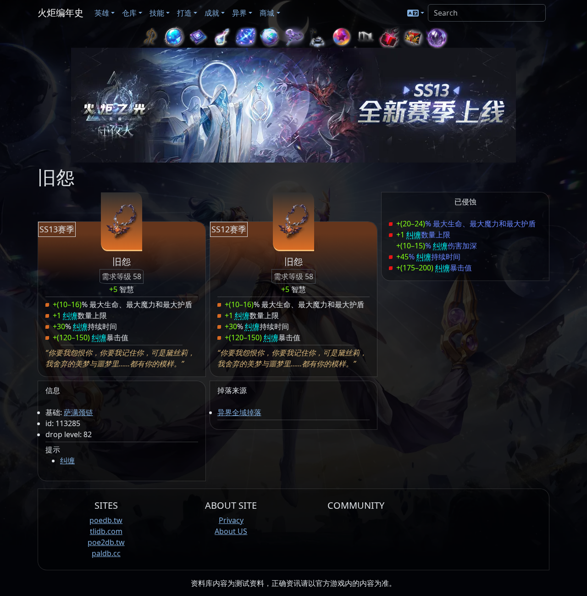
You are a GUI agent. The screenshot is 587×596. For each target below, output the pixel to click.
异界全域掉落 (239, 412)
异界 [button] (239, 13)
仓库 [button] (129, 13)
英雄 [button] (101, 13)
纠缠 (67, 460)
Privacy (231, 520)
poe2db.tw (106, 542)
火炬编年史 (60, 12)
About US (231, 531)
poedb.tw (105, 520)
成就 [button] (212, 13)
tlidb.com (106, 531)
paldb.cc (106, 553)
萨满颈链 (78, 412)
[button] (416, 13)
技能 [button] (157, 13)
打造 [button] (184, 13)
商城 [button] (267, 13)
